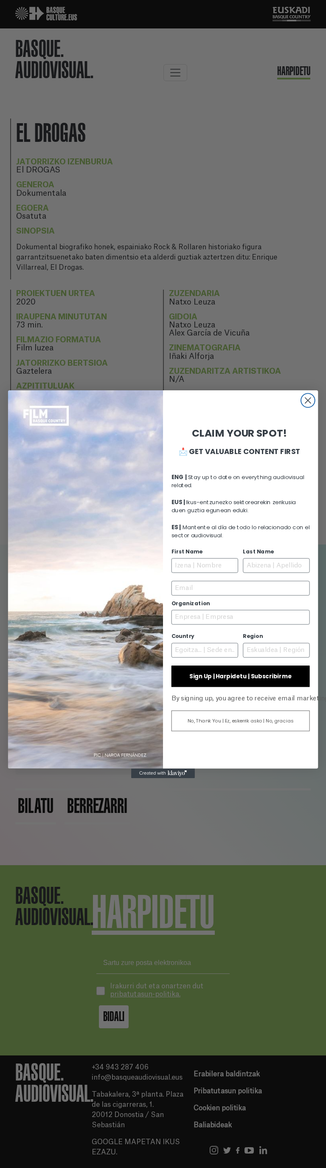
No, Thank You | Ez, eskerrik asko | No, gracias (241, 720)
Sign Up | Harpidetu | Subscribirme (240, 676)
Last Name (258, 552)
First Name (187, 552)
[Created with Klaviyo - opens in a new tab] (163, 773)
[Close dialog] (308, 400)
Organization (190, 603)
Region (253, 636)
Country (182, 636)
